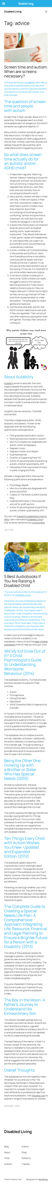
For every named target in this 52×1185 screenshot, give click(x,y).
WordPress (43, 1179)
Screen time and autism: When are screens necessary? (26, 71)
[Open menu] (46, 11)
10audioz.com (38, 1095)
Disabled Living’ (34, 519)
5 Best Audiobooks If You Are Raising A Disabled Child (22, 581)
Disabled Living (12, 11)
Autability (30, 82)
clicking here (38, 522)
